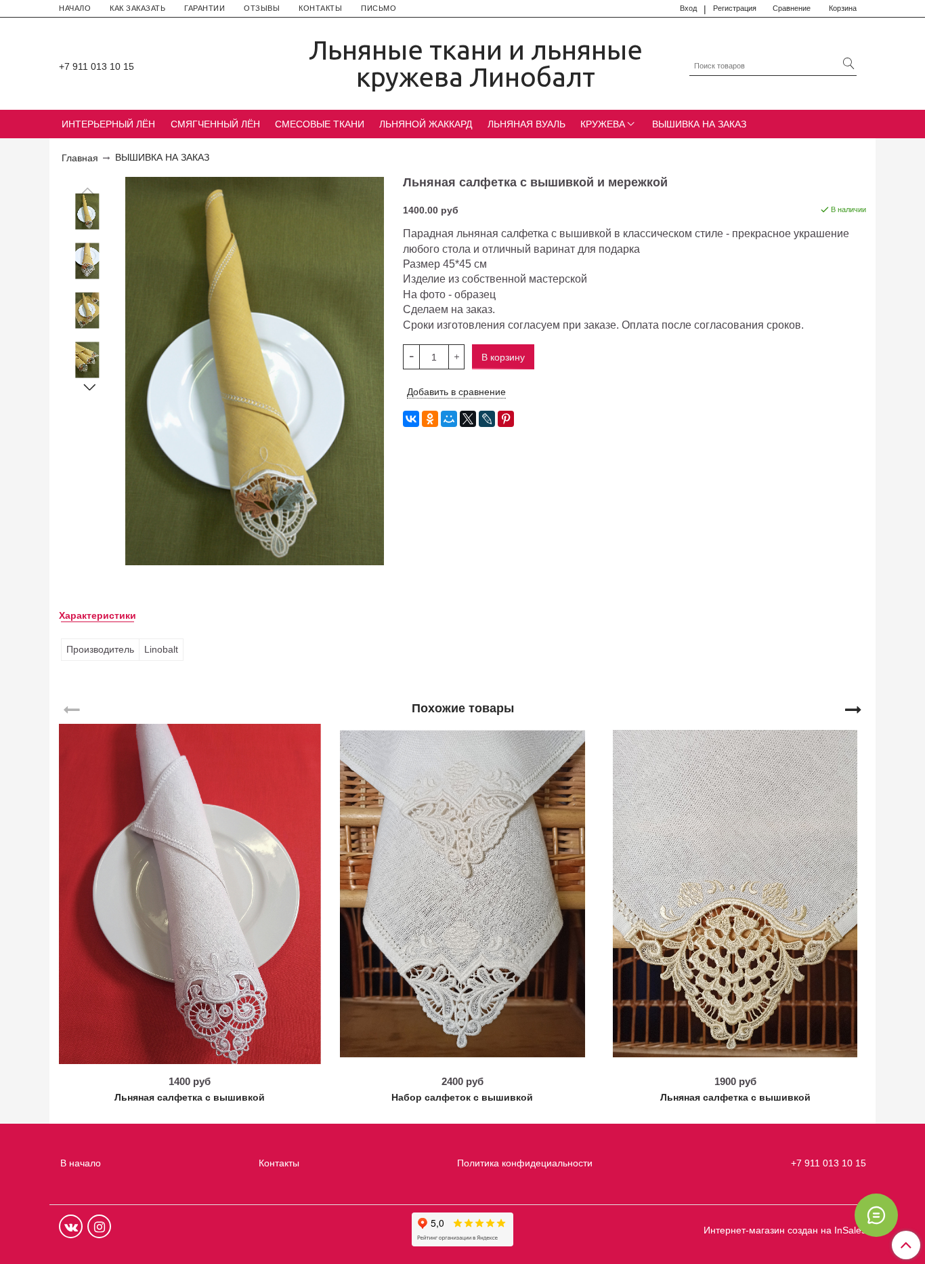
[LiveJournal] (487, 419)
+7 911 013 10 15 (96, 66)
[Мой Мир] (449, 419)
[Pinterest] (506, 419)
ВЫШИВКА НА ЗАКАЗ (699, 124)
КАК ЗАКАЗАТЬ (137, 8)
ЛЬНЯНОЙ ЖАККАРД (425, 124)
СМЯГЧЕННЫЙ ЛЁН (215, 124)
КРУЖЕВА (602, 124)
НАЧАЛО (75, 8)
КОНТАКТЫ (320, 8)
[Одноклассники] (430, 419)
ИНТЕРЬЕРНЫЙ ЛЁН (108, 124)
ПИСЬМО (378, 8)
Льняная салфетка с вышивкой (189, 1097)
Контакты (279, 1163)
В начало (80, 1163)
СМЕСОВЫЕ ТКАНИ (319, 124)
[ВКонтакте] (411, 419)
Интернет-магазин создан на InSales (785, 1230)
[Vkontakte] (71, 1226)
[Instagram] (99, 1226)
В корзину (189, 1059)
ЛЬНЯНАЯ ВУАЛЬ (526, 124)
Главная (80, 157)
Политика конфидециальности (525, 1163)
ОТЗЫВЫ (262, 8)
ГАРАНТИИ (204, 8)
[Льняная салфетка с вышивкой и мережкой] (87, 212)
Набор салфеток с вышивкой (462, 1097)
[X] (468, 419)
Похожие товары (463, 707)
